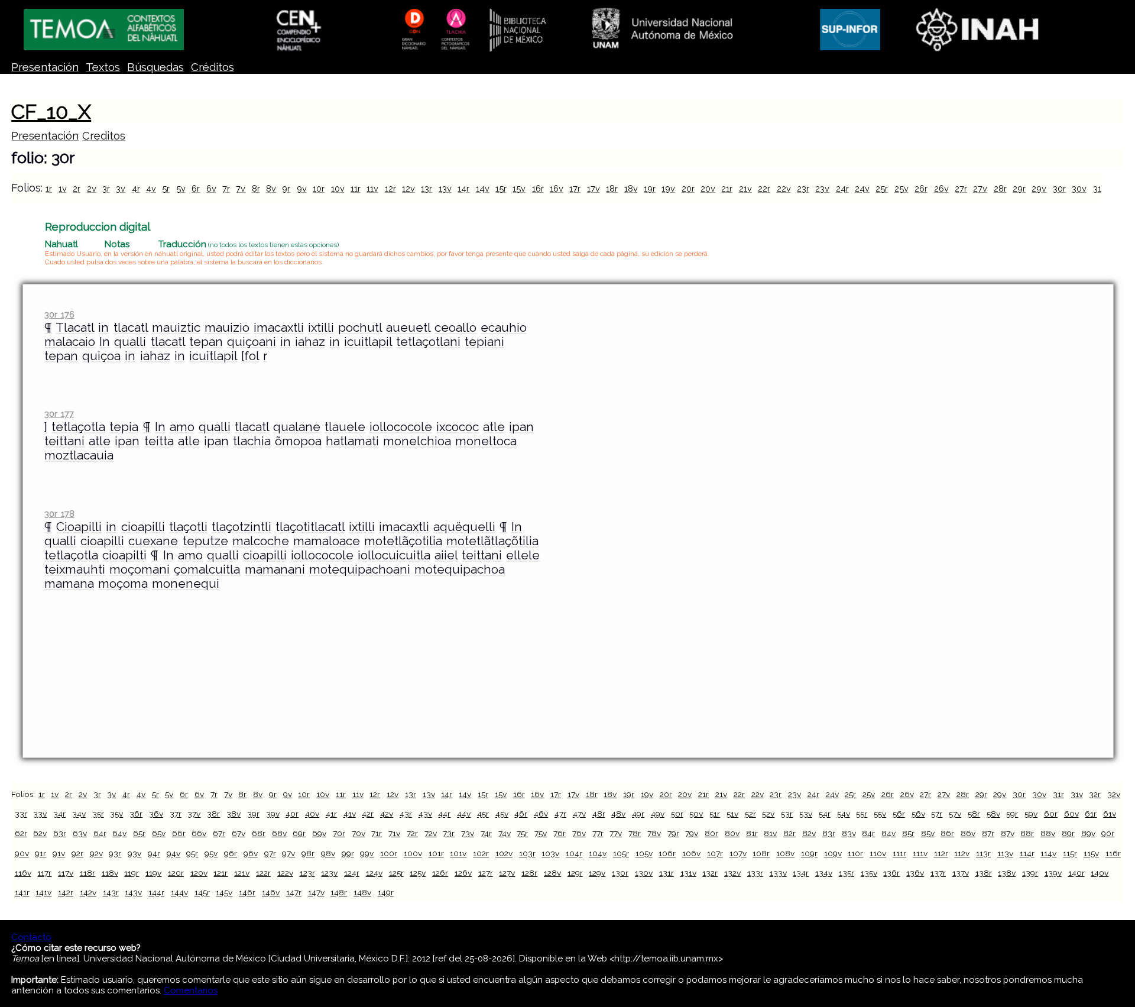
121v (241, 873)
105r (621, 853)
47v (579, 813)
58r (974, 813)
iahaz (310, 342)
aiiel (446, 555)
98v (328, 853)
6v (211, 188)
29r (1019, 188)
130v (644, 873)
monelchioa (417, 441)
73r (449, 833)
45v (501, 813)
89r (1068, 833)
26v (941, 188)
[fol (250, 356)
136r (891, 873)
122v (285, 873)
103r (527, 853)
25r (881, 188)
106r (667, 853)
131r (666, 873)
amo (182, 427)
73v (467, 833)
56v (918, 813)
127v (507, 873)
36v (156, 813)
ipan (521, 427)
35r (98, 813)
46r (520, 813)
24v (862, 188)
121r (220, 873)
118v (110, 873)
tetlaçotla (78, 427)
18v (631, 188)
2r (76, 188)
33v (40, 813)
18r (612, 188)
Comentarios (191, 990)
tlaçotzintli (241, 527)
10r (319, 188)
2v (91, 188)
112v (961, 853)
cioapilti (124, 555)
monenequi (185, 584)
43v (425, 813)
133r (755, 873)
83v (849, 833)
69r (299, 833)
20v (708, 188)
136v (915, 873)
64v (119, 833)
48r (598, 813)
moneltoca (486, 441)
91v (59, 853)
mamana (69, 584)
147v (316, 892)
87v (1007, 833)
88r (1027, 833)
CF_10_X (51, 112)
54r (825, 813)
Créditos (212, 67)
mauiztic (176, 327)
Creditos (103, 135)
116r (1113, 853)
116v (23, 873)
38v (233, 813)
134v (823, 873)
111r (899, 853)
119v (153, 873)
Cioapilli (79, 527)
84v (888, 833)
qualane (296, 427)
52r (750, 813)
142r (65, 892)
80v (732, 833)
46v (541, 813)
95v (211, 853)
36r (135, 813)
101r (436, 853)
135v (869, 873)
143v (133, 892)
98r (307, 853)
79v (691, 833)
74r (486, 833)
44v (464, 813)
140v (1099, 873)
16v (556, 188)
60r (1051, 813)
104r (574, 853)
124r (351, 873)
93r (115, 853)
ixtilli (321, 327)
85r (908, 833)
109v (833, 853)
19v (668, 188)
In (104, 342)
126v (463, 873)
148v (362, 892)
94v (173, 853)
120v (198, 873)
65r (139, 833)
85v (928, 833)
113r (983, 853)
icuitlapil (368, 342)
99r (348, 853)
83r (828, 833)
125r (396, 873)
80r (711, 833)
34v (79, 813)
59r (1012, 813)
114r (1027, 853)
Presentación (45, 67)
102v (504, 853)
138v (1007, 873)
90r (1107, 833)
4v (151, 188)
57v (955, 813)
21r (726, 188)
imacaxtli (279, 327)
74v (504, 833)
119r (131, 873)
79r (673, 833)
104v (598, 853)
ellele (523, 555)
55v (880, 813)
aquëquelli (464, 527)
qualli (130, 342)
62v (40, 833)
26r (921, 188)
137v (960, 873)
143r (111, 892)
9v (302, 188)
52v (768, 813)
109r (809, 853)
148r (338, 892)
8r (256, 188)
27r (961, 188)
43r (406, 813)
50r (677, 813)
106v (691, 853)
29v (1039, 188)
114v (1048, 853)
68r (258, 833)
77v (615, 833)
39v (273, 813)
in (103, 327)
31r (1098, 188)
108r (761, 853)
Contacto (31, 937)
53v (805, 813)
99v (367, 853)
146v (271, 892)
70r (339, 833)
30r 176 (59, 314)
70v (358, 833)
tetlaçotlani (428, 342)
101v (458, 853)
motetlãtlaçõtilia (492, 541)
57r (936, 813)
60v (1071, 813)
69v (319, 833)
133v (778, 873)
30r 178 (59, 514)
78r (634, 833)
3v (120, 188)
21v (745, 188)
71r (376, 833)
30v (1079, 188)
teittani (64, 441)
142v (88, 892)
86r (947, 833)
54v (843, 813)
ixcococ (457, 427)
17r (575, 188)
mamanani (275, 569)
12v (408, 188)
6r (196, 188)
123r (307, 873)
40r (292, 813)
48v (618, 813)
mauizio (227, 327)
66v (199, 833)
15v (519, 188)
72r (412, 833)
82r (789, 833)
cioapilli (143, 527)
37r (175, 813)
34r (59, 813)
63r (59, 833)
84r (868, 833)
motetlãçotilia (403, 541)
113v (1005, 853)
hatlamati (352, 441)
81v (770, 833)
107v (738, 853)
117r (44, 873)
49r (638, 813)
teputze (205, 541)
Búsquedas (155, 67)
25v (901, 188)
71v (394, 833)
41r (331, 813)
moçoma (123, 584)
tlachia (252, 441)
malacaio (69, 342)
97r (270, 853)
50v (696, 813)
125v (418, 873)
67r (219, 833)
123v (329, 873)
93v (134, 853)
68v (279, 833)
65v (159, 833)
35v (116, 813)
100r (388, 853)
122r (263, 873)
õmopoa (298, 441)
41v (349, 813)
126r (440, 873)
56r (899, 813)
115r (1070, 853)
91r (40, 853)
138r (983, 873)
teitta (159, 441)
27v (980, 188)
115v (1091, 853)
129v (597, 873)
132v (732, 873)
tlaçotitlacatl (310, 527)
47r (560, 813)
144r (156, 892)
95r (192, 853)
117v (65, 873)
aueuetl (408, 327)
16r (538, 188)
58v (993, 813)
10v (338, 188)
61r (1091, 813)
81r (752, 833)
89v (1088, 833)
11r (356, 188)
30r (1059, 188)
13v (445, 188)
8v (271, 188)
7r (226, 188)
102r (481, 853)
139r (1030, 873)
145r (202, 892)
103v (550, 853)
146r (247, 892)
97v (288, 853)
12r (390, 188)
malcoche (260, 541)
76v (579, 833)
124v (374, 873)
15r (501, 188)
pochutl (360, 327)
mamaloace (326, 541)
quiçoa (101, 356)
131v (688, 873)
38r (213, 813)
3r (106, 188)
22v (784, 188)
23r (803, 188)
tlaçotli (188, 527)
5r (166, 188)
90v (22, 853)
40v (312, 813)
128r (529, 873)
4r (136, 188)
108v (785, 853)
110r (855, 853)
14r (463, 188)
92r (77, 853)
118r (87, 873)
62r (21, 833)
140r (1076, 873)
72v (430, 833)
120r (176, 873)
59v (1030, 813)
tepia (123, 427)
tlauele (345, 427)
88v (1047, 833)
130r (620, 873)
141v (43, 892)
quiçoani (251, 342)
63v (80, 833)
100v (413, 853)
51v (732, 813)
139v (1053, 873)
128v (552, 873)
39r (253, 813)
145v (224, 892)
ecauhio (504, 327)
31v (1077, 794)
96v (251, 853)
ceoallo (455, 327)
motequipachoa (459, 569)
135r (846, 873)
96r (230, 853)
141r (22, 892)
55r (861, 813)
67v (238, 833)
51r (714, 813)
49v (657, 813)
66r (179, 833)
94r (154, 853)
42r (368, 813)
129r (575, 873)
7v (240, 188)
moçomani (139, 569)
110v (878, 853)
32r (1095, 794)
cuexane (153, 541)
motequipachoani (359, 569)
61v (1109, 813)
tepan (206, 342)
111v (920, 853)
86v (968, 833)
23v (822, 188)
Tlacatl (75, 327)
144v (179, 892)
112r (941, 853)
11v (372, 188)
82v (809, 833)
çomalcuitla (207, 569)
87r (988, 833)
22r (764, 188)
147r (293, 892)
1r (49, 188)
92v (96, 853)
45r (483, 813)
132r (710, 873)
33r (21, 813)
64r (99, 833)
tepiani (484, 342)
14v (482, 188)
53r (787, 813)
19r (650, 188)
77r (598, 833)
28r (1000, 188)
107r (715, 853)
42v (386, 813)
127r (485, 873)
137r (938, 873)
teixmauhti (74, 569)
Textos (103, 67)
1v (63, 188)
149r (386, 892)
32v (1113, 794)
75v (540, 833)
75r (522, 833)
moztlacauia (79, 455)
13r (426, 188)
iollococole (400, 427)
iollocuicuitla (394, 555)
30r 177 (58, 414)
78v (654, 833)
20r (688, 188)
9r (286, 188)
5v (181, 188)
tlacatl (131, 327)
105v (644, 853)
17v (593, 188)
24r (842, 188)
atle (494, 427)
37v (193, 813)
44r (444, 813)
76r (559, 833)
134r (801, 873)
